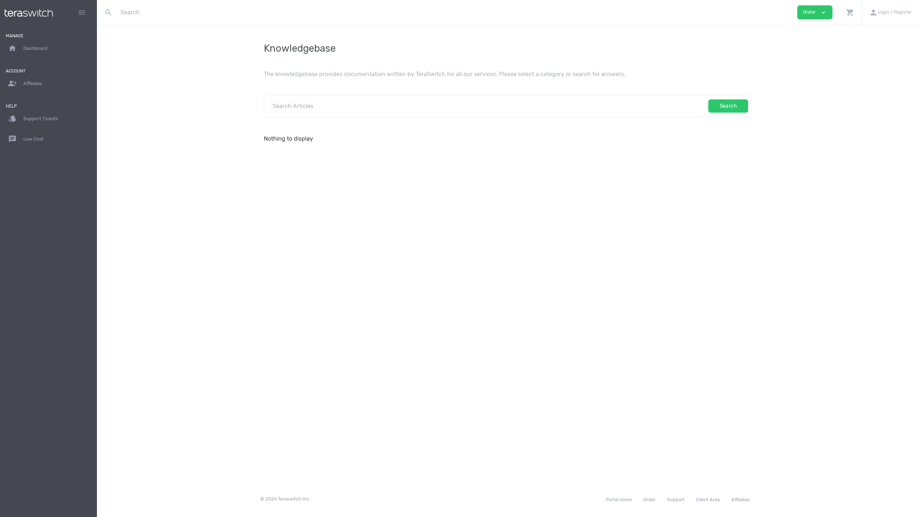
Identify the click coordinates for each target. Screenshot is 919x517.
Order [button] (815, 12)
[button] (850, 12)
